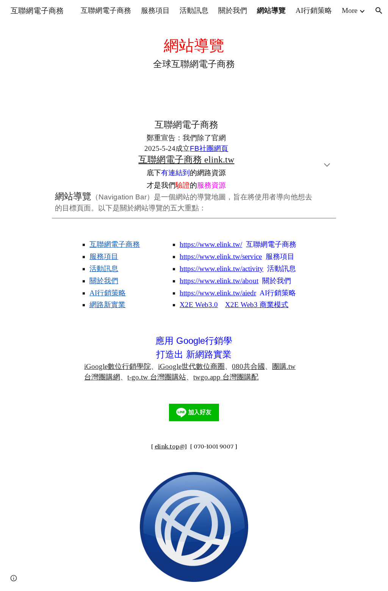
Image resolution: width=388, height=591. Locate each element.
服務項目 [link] (155, 10)
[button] (379, 11)
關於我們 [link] (232, 10)
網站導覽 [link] (271, 10)
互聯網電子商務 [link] (106, 10)
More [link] (349, 10)
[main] (194, 52)
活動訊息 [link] (194, 10)
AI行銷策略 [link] (314, 10)
